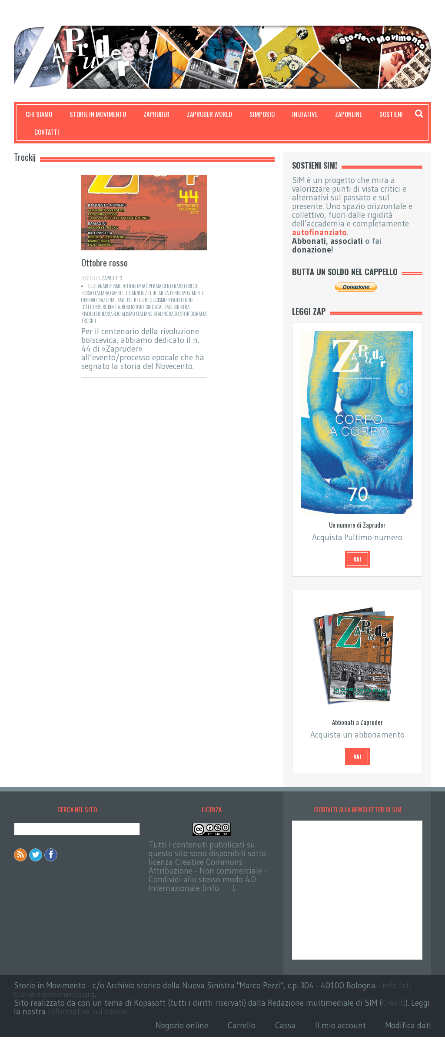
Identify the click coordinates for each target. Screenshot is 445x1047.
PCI (130, 299)
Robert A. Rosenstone (124, 306)
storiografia (193, 313)
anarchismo (110, 286)
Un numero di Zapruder (357, 524)
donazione (311, 250)
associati (346, 241)
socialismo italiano (133, 313)
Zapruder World (209, 114)
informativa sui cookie (87, 1012)
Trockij (88, 320)
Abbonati (309, 241)
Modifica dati (408, 1025)
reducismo (156, 299)
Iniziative (305, 114)
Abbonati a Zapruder (357, 722)
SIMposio (262, 114)
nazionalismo (112, 299)
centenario (174, 286)
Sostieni (391, 114)
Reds (138, 299)
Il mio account (340, 1025)
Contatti (46, 131)
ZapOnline (348, 114)
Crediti (393, 1003)
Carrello (242, 1025)
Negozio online (182, 1025)
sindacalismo (159, 306)
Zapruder (156, 114)
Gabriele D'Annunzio (130, 292)
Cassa (285, 1025)
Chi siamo (39, 114)
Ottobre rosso (104, 262)
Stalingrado (166, 313)
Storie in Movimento (98, 114)
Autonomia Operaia (142, 286)
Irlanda (161, 292)
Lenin (175, 292)
